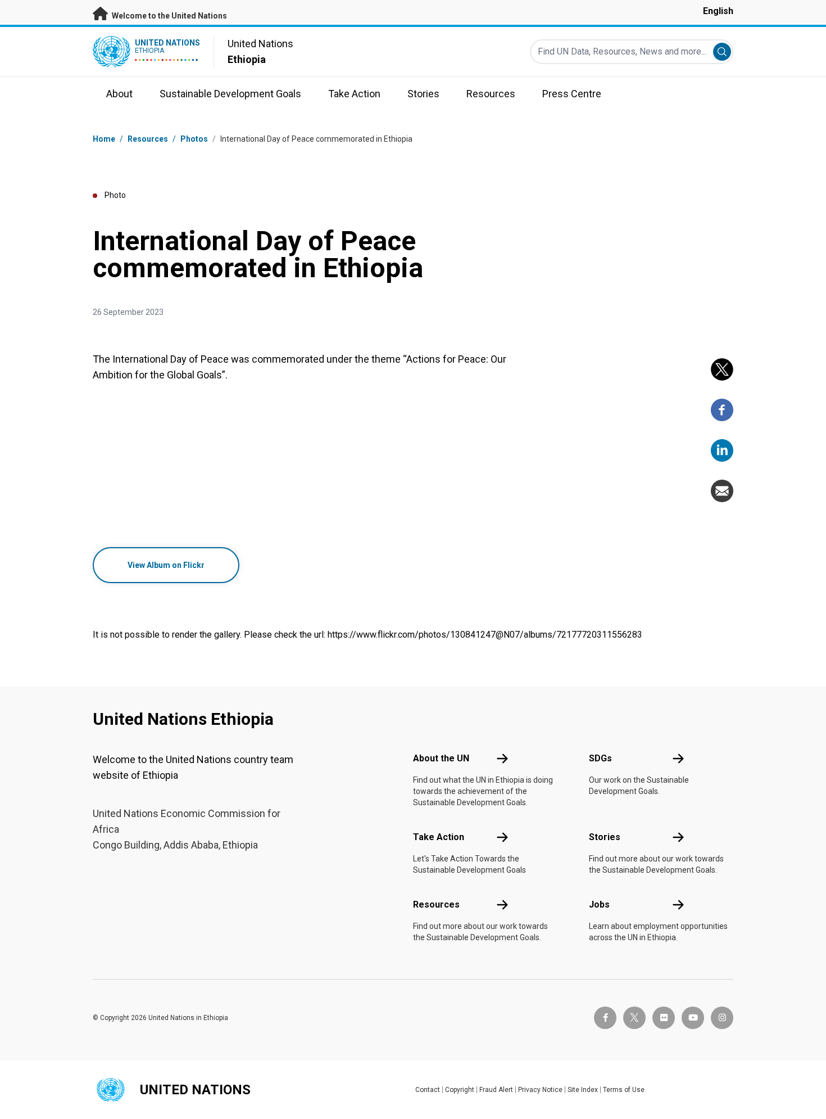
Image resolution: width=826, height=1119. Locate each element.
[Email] (722, 491)
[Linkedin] (722, 450)
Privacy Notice (540, 1090)
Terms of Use (624, 1090)
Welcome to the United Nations (168, 15)
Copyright (459, 1090)
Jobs (599, 904)
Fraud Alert (496, 1090)
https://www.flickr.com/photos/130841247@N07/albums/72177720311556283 (485, 634)
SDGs (600, 758)
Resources (436, 904)
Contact (427, 1090)
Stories (604, 837)
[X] (722, 369)
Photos (194, 138)
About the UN (441, 758)
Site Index (583, 1090)
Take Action (438, 837)
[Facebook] (722, 410)
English (718, 11)
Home (104, 138)
